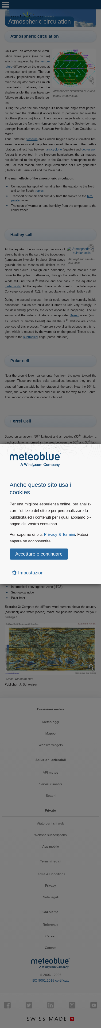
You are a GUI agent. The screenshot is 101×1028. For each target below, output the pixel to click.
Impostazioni (30, 572)
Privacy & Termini (59, 534)
